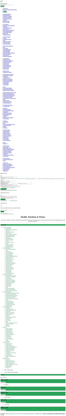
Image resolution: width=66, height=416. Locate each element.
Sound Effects (6, 169)
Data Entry (5, 143)
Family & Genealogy (7, 152)
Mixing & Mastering (7, 164)
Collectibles (5, 153)
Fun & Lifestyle (6, 21)
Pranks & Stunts (6, 158)
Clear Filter (3, 382)
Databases (5, 120)
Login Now (14, 190)
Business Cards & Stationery (9, 25)
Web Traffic (5, 48)
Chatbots (5, 116)
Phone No (5, 182)
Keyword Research (7, 66)
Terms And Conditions (10, 187)
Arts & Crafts (6, 147)
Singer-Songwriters (7, 166)
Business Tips (6, 136)
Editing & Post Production (8, 96)
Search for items (4, 3)
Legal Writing (6, 84)
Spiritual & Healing (7, 151)
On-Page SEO (6, 64)
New (2, 377)
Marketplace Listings (7, 72)
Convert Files (6, 118)
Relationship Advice (7, 148)
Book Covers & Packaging (8, 30)
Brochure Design (6, 42)
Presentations (5, 138)
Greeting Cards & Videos (8, 155)
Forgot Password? (13, 200)
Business (5, 19)
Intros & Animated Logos (8, 93)
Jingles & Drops (6, 168)
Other (4, 40)
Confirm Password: (5, 186)
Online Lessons (6, 145)
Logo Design (5, 24)
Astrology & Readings (7, 150)
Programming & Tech (7, 18)
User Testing (5, 122)
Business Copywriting (7, 79)
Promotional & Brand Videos (9, 94)
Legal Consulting (6, 134)
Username (13, 178)
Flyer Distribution (6, 140)
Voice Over (5, 162)
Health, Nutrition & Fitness (8, 149)
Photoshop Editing (7, 34)
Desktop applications (7, 114)
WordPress (5, 108)
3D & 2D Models (6, 36)
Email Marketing (6, 51)
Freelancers (5, 8)
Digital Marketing (6, 15)
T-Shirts (4, 38)
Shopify (4, 126)
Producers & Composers (8, 165)
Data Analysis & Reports (8, 117)
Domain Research (6, 59)
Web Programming (7, 109)
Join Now (5, 12)
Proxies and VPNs (7, 125)
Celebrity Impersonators (8, 159)
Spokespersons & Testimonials (9, 98)
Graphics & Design (7, 14)
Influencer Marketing (7, 56)
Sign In (4, 10)
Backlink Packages (7, 65)
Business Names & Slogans (8, 90)
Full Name (3, 177)
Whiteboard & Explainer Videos (9, 92)
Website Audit (6, 67)
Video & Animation (7, 17)
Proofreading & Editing (8, 75)
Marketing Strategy (7, 54)
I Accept (8, 187)
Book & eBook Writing (8, 89)
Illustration (5, 26)
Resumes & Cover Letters (8, 74)
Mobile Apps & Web (7, 113)
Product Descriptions (7, 88)
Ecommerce (5, 111)
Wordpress (5, 127)
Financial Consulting (7, 135)
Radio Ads (5, 170)
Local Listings (6, 58)
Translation (5, 76)
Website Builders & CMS (8, 110)
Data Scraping (6, 68)
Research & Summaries (8, 80)
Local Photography (7, 102)
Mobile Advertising (7, 62)
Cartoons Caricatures (7, 27)
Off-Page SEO (6, 63)
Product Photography (7, 101)
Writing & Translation (7, 16)
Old (5, 377)
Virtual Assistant (6, 130)
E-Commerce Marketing (8, 60)
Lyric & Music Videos (7, 97)
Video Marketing (6, 50)
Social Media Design (7, 32)
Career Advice (6, 139)
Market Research (6, 131)
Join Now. (11, 213)
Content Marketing (7, 49)
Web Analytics (6, 55)
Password (3, 184)
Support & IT (6, 115)
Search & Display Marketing (9, 52)
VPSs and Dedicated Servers (9, 124)
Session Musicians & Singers (9, 167)
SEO (4, 47)
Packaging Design (7, 43)
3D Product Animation (7, 105)
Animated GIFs (6, 106)
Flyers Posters (6, 29)
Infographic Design (7, 41)
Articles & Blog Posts (7, 81)
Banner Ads (5, 33)
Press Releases (6, 82)
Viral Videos (5, 156)
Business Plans (6, 132)
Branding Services (7, 133)
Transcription (5, 83)
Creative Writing (6, 77)
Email (2, 181)
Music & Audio (6, 22)
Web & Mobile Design (7, 31)
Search (2, 6)
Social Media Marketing (8, 46)
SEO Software (6, 71)
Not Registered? (4, 200)
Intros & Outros (6, 100)
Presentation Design (7, 39)
